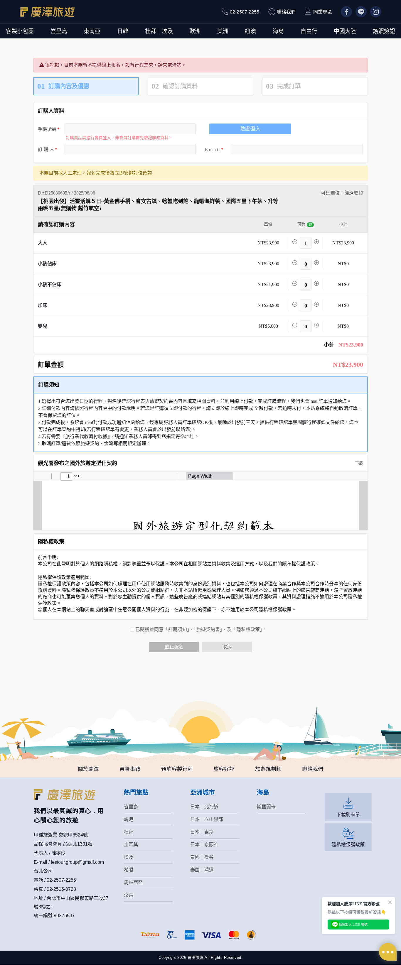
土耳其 (131, 844)
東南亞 (92, 31)
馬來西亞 (133, 882)
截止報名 (174, 646)
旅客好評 (224, 769)
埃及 (128, 857)
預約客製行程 (177, 769)
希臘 (128, 869)
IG (372, 11)
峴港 (128, 819)
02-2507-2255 (244, 11)
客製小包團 (20, 31)
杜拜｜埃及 (159, 31)
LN (358, 11)
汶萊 (128, 895)
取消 (227, 646)
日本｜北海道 (204, 806)
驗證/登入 (250, 128)
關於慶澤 (88, 769)
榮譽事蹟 (130, 769)
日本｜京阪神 (204, 844)
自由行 (309, 31)
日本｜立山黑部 (206, 819)
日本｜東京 (202, 831)
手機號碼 (47, 129)
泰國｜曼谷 (202, 857)
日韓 (122, 31)
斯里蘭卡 (266, 806)
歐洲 (195, 31)
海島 (278, 31)
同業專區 (322, 11)
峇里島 (58, 31)
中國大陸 (345, 31)
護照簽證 (384, 31)
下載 (358, 463)
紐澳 (250, 31)
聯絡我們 (286, 11)
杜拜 (128, 831)
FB (344, 11)
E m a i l (212, 149)
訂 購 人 (46, 149)
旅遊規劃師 (268, 769)
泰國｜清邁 (202, 869)
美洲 (222, 31)
